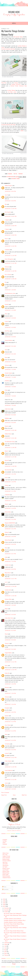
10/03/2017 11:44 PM (10, 271)
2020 (4, 901)
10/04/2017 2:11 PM (10, 491)
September (6, 942)
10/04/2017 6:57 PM (10, 553)
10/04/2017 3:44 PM (10, 536)
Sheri (6, 734)
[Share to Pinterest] (25, 177)
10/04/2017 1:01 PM (10, 474)
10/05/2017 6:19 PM (10, 731)
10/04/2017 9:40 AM (10, 422)
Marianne (7, 687)
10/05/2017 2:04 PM (10, 704)
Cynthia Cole (8, 565)
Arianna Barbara (8, 340)
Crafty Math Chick (9, 618)
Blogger (14, 964)
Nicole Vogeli (5, 874)
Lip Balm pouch (12, 92)
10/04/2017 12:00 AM (10, 278)
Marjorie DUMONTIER (10, 523)
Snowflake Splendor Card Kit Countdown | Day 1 (15, 920)
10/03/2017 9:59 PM (10, 200)
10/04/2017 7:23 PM (10, 561)
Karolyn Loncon (6, 868)
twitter (15, 173)
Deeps (6, 608)
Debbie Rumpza (8, 185)
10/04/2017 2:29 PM (10, 508)
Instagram (5, 839)
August (5, 944)
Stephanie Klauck (14, 825)
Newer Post (4, 795)
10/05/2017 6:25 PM (10, 749)
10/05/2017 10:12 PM (10, 757)
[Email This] (19, 177)
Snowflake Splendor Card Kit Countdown (13, 922)
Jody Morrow (5, 865)
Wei (6, 204)
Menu (14, 23)
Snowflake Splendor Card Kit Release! (12, 918)
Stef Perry (7, 331)
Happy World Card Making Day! (11, 925)
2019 (4, 902)
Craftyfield (7, 494)
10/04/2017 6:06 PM (10, 544)
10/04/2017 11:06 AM (10, 447)
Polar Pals (3, 82)
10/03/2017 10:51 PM (10, 216)
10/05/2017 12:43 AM (10, 586)
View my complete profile (14, 830)
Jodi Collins (5, 863)
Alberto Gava (5, 853)
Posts (4, 886)
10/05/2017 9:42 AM (10, 649)
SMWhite (7, 418)
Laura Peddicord (8, 770)
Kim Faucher (8, 212)
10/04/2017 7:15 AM (10, 377)
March (5, 953)
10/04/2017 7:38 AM (10, 386)
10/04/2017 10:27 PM (10, 578)
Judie (6, 557)
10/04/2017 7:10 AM (10, 369)
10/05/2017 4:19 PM (10, 721)
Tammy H (7, 643)
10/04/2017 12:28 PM (10, 466)
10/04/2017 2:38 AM (10, 318)
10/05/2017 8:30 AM (10, 640)
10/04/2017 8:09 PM (10, 569)
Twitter (4, 842)
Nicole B (7, 460)
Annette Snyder (8, 373)
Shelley (6, 485)
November (6, 910)
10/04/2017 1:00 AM (10, 289)
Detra (6, 357)
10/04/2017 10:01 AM (10, 430)
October (6, 911)
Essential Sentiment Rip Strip (8, 49)
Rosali (6, 634)
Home (14, 795)
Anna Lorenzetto (6, 857)
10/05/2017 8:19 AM (10, 630)
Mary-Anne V (8, 572)
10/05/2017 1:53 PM (10, 684)
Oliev (6, 313)
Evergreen (7, 708)
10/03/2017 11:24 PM (10, 255)
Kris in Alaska (8, 274)
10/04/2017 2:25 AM (10, 310)
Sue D (6, 195)
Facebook (5, 844)
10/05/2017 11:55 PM (10, 767)
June (5, 948)
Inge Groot (5, 862)
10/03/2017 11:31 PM (10, 263)
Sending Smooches (16, 84)
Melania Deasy (6, 873)
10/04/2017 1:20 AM (10, 300)
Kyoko (6, 477)
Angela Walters (8, 652)
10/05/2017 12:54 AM (10, 595)
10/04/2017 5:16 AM (10, 361)
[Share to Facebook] (24, 177)
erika (6, 349)
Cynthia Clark (8, 590)
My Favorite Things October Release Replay (14, 924)
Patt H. (6, 238)
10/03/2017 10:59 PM (10, 225)
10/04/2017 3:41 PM (10, 528)
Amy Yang (5, 854)
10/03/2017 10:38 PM (10, 208)
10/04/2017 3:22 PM (10, 519)
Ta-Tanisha (7, 744)
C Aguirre (7, 219)
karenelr (6, 304)
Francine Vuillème (7, 860)
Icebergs (16, 82)
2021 (4, 899)
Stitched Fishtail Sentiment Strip (18, 85)
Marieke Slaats (6, 871)
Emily (6, 390)
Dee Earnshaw (8, 469)
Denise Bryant (8, 540)
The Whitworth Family (10, 441)
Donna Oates (8, 512)
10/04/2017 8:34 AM (10, 414)
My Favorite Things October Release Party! (13, 930)
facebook (10, 173)
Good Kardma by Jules (10, 293)
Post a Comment (5, 792)
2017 (4, 906)
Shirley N (7, 532)
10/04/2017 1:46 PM (10, 481)
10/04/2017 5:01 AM (10, 346)
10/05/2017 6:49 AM (10, 614)
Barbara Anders (6, 859)
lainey (6, 665)
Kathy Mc (7, 673)
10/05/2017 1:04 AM (10, 605)
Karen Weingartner (9, 259)
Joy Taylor (5, 866)
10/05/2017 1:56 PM (10, 693)
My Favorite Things (18, 36)
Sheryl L (7, 504)
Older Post (24, 795)
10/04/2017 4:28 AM (10, 327)
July (5, 946)
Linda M (6, 321)
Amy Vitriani (7, 725)
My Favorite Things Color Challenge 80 (12, 913)
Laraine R (7, 753)
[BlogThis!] (21, 177)
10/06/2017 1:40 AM (10, 789)
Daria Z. (6, 451)
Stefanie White (8, 599)
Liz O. (6, 582)
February (6, 955)
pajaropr (6, 715)
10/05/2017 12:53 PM (10, 669)
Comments (5, 889)
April (5, 951)
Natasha (7, 426)
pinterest (21, 173)
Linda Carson (8, 409)
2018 (4, 904)
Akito (6, 547)
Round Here (14, 12)
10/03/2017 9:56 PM (10, 191)
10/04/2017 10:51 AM (10, 438)
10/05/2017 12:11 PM (10, 662)
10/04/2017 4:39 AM (10, 336)
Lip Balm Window (11, 90)
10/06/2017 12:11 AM (10, 779)
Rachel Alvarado (6, 876)
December (6, 908)
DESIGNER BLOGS (17, 974)
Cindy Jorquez (8, 761)
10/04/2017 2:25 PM (10, 500)
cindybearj (7, 249)
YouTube (5, 841)
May (5, 949)
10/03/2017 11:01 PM (10, 246)
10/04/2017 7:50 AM (10, 405)
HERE (22, 130)
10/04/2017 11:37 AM (10, 456)
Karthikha (7, 380)
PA (5, 282)
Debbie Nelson (8, 433)
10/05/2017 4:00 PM (10, 712)
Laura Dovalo (5, 870)
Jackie (6, 783)
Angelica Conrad (6, 856)
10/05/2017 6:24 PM (10, 740)
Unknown (7, 266)
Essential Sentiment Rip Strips (8, 124)
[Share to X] (22, 177)
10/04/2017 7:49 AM (10, 396)
